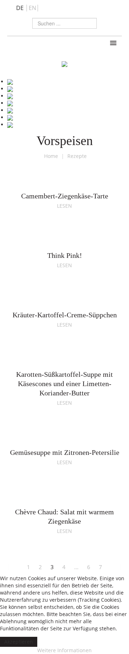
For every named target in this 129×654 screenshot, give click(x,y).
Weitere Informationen (64, 650)
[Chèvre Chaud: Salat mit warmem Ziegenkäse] (64, 498)
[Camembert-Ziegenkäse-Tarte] (64, 182)
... (76, 567)
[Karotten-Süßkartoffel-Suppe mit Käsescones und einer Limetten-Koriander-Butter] (64, 360)
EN (32, 8)
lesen (64, 205)
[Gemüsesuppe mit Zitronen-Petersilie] (64, 438)
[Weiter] (113, 567)
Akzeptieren (18, 641)
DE (20, 8)
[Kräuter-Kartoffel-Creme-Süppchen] (64, 301)
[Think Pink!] (64, 241)
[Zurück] (16, 567)
